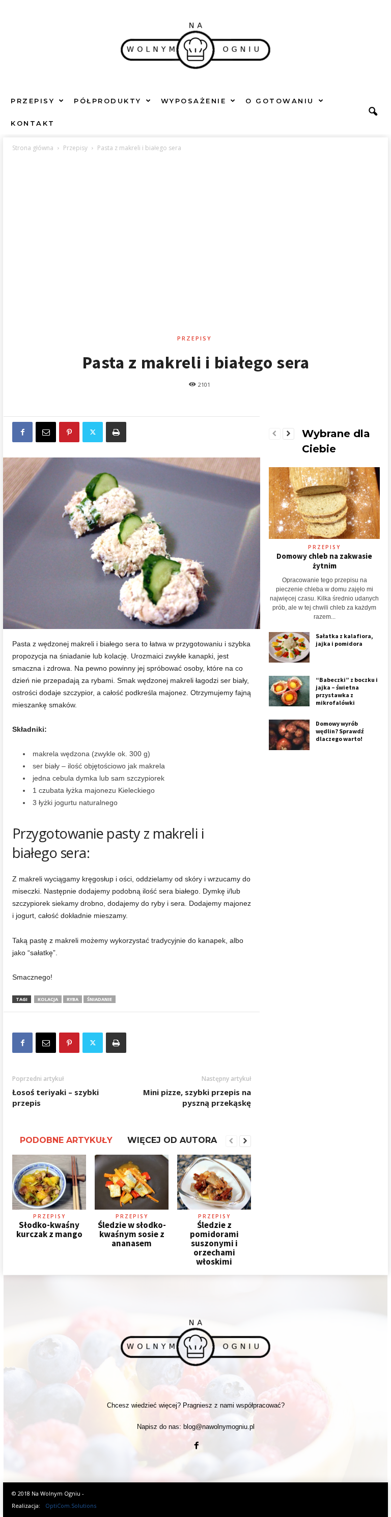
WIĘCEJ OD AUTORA (172, 1140)
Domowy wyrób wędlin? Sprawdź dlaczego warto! (340, 731)
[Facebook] (22, 432)
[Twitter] (92, 432)
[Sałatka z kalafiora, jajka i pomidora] (289, 647)
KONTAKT (33, 123)
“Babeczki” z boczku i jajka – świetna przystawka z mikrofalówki (347, 691)
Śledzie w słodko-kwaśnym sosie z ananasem (132, 1234)
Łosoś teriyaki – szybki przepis (55, 1097)
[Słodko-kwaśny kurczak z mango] (49, 1182)
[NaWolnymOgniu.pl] (195, 45)
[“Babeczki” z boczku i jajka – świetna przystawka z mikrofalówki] (289, 691)
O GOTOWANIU (279, 101)
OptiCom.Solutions (70, 1505)
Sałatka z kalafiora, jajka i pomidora (344, 639)
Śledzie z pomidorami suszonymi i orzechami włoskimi (214, 1243)
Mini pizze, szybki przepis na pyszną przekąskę (197, 1097)
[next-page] (245, 1141)
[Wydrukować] (116, 432)
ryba (72, 999)
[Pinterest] (69, 432)
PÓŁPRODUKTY (108, 101)
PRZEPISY (32, 101)
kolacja (48, 999)
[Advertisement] (195, 245)
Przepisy (75, 148)
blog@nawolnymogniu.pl (219, 1426)
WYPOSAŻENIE (194, 101)
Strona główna (32, 148)
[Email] (46, 432)
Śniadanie (99, 999)
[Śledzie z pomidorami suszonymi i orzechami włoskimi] (214, 1182)
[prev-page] (231, 1141)
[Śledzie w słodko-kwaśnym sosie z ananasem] (132, 1182)
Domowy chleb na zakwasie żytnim (324, 560)
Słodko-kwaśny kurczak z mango (49, 1229)
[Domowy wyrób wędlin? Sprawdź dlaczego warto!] (289, 735)
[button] (372, 112)
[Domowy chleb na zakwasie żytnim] (324, 503)
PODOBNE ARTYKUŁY (66, 1140)
